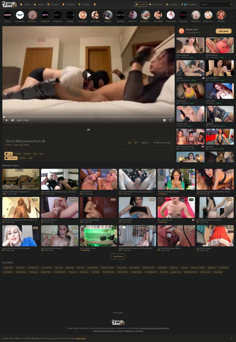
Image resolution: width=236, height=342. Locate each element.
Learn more (80, 338)
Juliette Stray (176, 272)
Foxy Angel (218, 272)
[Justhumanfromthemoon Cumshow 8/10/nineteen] (137, 182)
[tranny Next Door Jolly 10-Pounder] (20, 238)
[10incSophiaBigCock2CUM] (176, 182)
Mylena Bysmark (190, 272)
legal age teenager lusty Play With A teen (213, 192)
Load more (118, 256)
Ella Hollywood (150, 272)
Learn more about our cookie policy (154, 328)
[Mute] (12, 120)
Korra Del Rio (47, 267)
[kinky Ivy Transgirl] (215, 238)
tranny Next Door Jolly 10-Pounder (16, 248)
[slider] (88, 117)
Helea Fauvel (205, 272)
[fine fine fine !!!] (98, 182)
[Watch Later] (94, 4)
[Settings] (164, 120)
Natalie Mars (46, 272)
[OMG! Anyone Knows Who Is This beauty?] (137, 238)
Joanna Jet (70, 267)
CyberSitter (138, 331)
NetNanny (129, 331)
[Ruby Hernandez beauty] (98, 210)
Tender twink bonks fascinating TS (16, 192)
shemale (17, 154)
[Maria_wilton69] (190, 48)
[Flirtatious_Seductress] (190, 139)
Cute (30, 158)
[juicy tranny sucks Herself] (59, 238)
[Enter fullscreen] (170, 120)
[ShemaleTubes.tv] (9, 4)
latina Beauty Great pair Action (209, 220)
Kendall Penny (136, 272)
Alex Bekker (8, 272)
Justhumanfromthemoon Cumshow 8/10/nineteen (136, 192)
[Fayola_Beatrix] (220, 48)
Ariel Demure (93, 267)
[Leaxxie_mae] (190, 116)
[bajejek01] (220, 116)
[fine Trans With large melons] (176, 238)
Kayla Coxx (84, 272)
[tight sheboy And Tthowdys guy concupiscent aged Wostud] (59, 182)
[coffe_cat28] (220, 94)
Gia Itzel (184, 267)
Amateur (22, 158)
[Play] (88, 75)
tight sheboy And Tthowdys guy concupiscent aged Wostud (59, 192)
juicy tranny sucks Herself (51, 248)
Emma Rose (162, 267)
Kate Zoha (164, 272)
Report (145, 142)
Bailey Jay (211, 267)
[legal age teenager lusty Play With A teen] (215, 182)
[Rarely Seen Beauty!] (59, 210)
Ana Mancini (223, 267)
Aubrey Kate (21, 272)
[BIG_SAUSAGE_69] (176, 210)
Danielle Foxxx (108, 272)
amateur (27, 154)
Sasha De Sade (148, 267)
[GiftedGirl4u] (190, 94)
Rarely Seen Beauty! (49, 220)
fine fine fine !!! (86, 192)
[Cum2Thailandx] (220, 71)
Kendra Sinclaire (108, 267)
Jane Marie (21, 267)
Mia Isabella (134, 267)
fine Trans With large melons (169, 248)
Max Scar (80, 267)
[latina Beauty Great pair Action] (215, 210)
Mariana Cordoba (197, 267)
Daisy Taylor (8, 267)
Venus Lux (72, 272)
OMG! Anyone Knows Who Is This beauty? (136, 248)
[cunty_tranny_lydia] (98, 238)
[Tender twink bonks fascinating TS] (20, 182)
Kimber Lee (33, 272)
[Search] (231, 4)
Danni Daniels (60, 272)
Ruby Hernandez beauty (90, 220)
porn (41, 154)
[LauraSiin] (220, 139)
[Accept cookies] (231, 338)
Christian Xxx (33, 267)
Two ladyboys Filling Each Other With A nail (19, 220)
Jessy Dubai (122, 267)
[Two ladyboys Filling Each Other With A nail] (20, 210)
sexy (35, 154)
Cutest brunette (125, 220)
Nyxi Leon (59, 267)
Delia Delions (122, 272)
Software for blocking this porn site (107, 331)
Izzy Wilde (95, 272)
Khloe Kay (174, 267)
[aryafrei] (190, 71)
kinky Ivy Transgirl (204, 248)
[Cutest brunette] (137, 210)
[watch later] (5, 172)
